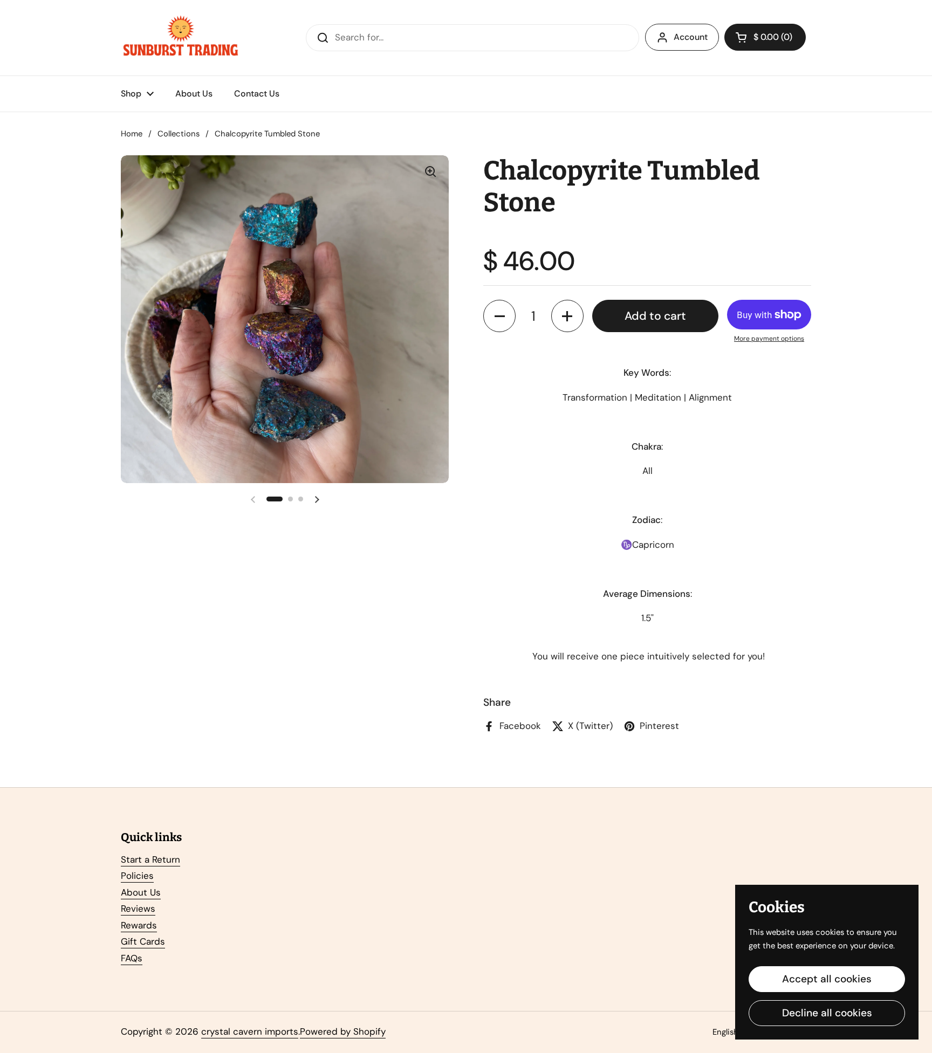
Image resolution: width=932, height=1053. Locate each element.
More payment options (769, 338)
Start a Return (150, 859)
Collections (178, 133)
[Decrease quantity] (499, 316)
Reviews (138, 908)
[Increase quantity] (567, 316)
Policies (137, 876)
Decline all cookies (827, 1013)
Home (131, 133)
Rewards (139, 925)
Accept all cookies (827, 979)
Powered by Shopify (343, 1031)
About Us (141, 892)
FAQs (131, 958)
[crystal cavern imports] (181, 38)
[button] (765, 37)
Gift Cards (143, 941)
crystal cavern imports (249, 1031)
